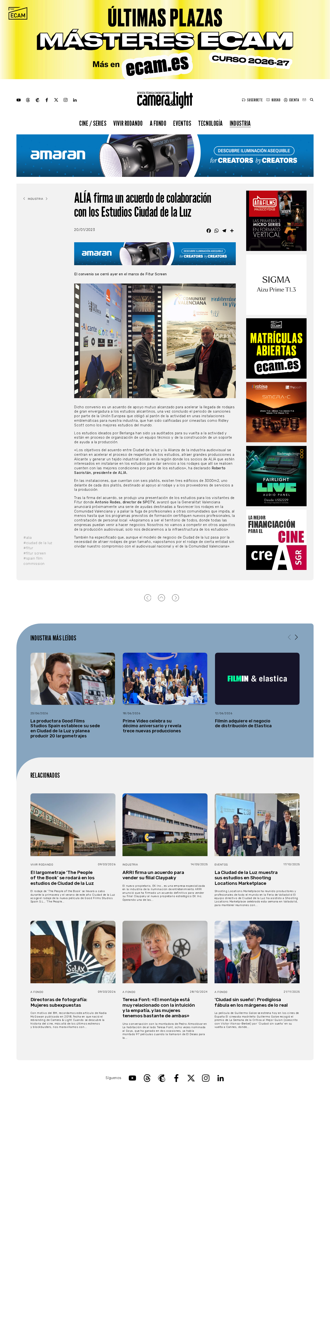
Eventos (182, 123)
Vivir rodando (128, 123)
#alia (27, 538)
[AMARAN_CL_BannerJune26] (164, 155)
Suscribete (255, 100)
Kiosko (276, 100)
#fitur (28, 548)
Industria (240, 123)
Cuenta (294, 100)
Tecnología (210, 123)
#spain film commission (34, 561)
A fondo (158, 123)
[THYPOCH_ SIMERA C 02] (276, 412)
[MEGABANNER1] (165, 39)
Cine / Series (93, 123)
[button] (296, 637)
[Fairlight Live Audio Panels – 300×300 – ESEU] (276, 476)
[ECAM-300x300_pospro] (276, 348)
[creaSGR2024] (276, 540)
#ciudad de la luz (37, 543)
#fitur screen (34, 553)
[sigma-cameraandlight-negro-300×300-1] (276, 285)
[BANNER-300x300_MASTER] (276, 221)
